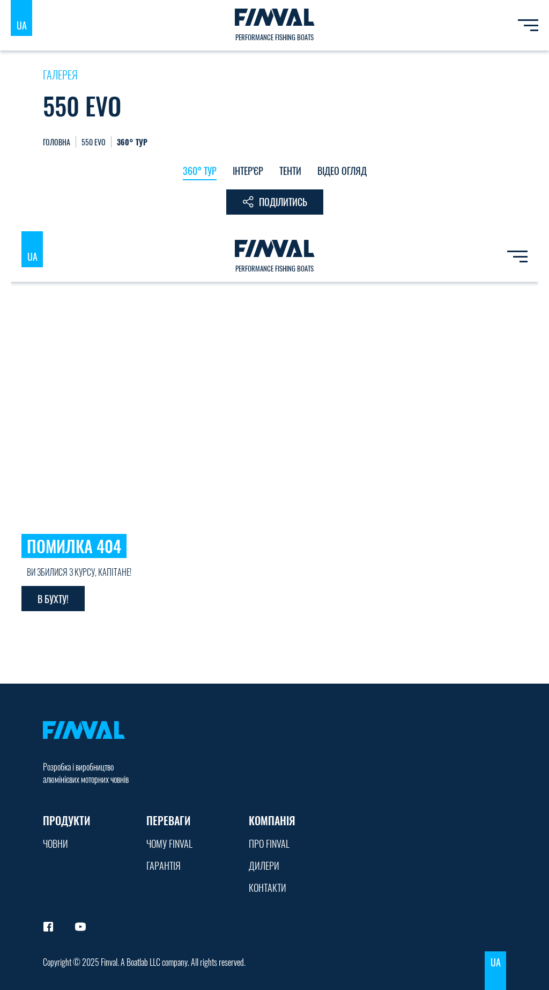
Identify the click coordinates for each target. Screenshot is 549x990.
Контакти (267, 887)
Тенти (290, 171)
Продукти (66, 820)
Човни (55, 843)
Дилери (264, 865)
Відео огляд (342, 171)
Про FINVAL (269, 843)
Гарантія (163, 865)
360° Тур (200, 171)
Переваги (168, 820)
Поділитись (283, 202)
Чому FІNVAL (169, 843)
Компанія (272, 820)
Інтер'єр (248, 171)
